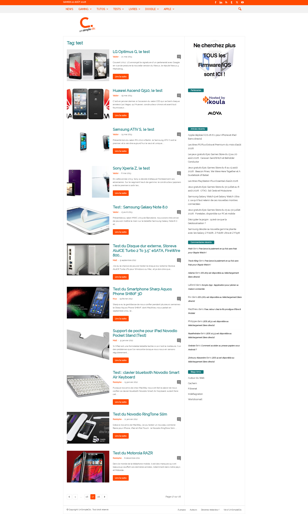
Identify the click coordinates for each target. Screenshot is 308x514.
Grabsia (191, 346)
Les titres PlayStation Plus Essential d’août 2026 (213, 181)
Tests (117, 9)
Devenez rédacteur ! (210, 510)
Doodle (150, 9)
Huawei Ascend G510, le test (137, 90)
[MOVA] (215, 113)
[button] (240, 9)
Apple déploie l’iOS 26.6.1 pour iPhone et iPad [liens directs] (212, 137)
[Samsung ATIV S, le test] (88, 143)
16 (87, 496)
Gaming (83, 9)
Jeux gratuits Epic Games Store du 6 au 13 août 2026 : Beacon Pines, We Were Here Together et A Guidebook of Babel (214, 171)
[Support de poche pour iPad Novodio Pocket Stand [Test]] (88, 344)
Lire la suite (121, 76)
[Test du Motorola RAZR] (88, 466)
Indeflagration (195, 394)
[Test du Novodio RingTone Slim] (88, 428)
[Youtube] (242, 2)
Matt (115, 260)
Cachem (192, 383)
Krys (115, 299)
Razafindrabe (194, 333)
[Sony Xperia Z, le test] (88, 182)
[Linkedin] (221, 2)
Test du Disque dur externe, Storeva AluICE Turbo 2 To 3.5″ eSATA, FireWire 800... (146, 250)
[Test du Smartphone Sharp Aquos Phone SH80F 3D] (88, 302)
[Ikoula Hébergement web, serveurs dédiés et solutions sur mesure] (215, 100)
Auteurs (193, 510)
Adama (191, 273)
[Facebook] (216, 2)
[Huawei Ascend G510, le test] (88, 104)
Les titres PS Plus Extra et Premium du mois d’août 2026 (214, 146)
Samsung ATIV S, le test (133, 129)
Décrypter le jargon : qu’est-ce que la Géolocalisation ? (207, 221)
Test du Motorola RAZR (133, 453)
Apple (167, 9)
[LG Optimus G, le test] (88, 65)
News (69, 9)
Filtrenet (192, 388)
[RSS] (226, 2)
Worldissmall (195, 399)
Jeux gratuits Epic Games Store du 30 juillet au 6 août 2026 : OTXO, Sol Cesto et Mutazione (213, 189)
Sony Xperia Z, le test (131, 168)
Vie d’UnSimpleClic (233, 510)
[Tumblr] (232, 2)
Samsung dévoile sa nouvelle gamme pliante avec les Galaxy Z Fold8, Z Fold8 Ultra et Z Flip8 (214, 231)
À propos (182, 510)
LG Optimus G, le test (131, 51)
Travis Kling (193, 261)
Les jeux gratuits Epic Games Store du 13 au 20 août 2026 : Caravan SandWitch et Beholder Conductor (212, 158)
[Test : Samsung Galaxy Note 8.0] (88, 221)
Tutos (101, 9)
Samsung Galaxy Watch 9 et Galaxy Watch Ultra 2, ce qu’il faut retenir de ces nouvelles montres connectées (213, 200)
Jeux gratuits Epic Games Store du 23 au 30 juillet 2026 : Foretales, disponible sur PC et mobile (214, 212)
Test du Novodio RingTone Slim (140, 414)
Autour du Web (196, 378)
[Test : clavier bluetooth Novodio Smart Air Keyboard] (88, 386)
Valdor (116, 57)
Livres (133, 9)
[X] (237, 2)
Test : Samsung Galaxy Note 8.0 (140, 207)
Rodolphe (117, 382)
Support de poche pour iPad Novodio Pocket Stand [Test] (145, 333)
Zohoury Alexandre (197, 358)
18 (98, 496)
